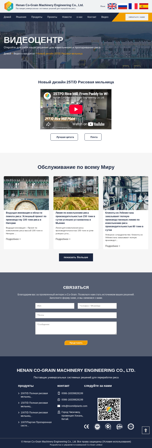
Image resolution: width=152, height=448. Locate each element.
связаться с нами (137, 17)
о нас (80, 17)
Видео (104, 17)
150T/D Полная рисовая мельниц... (34, 404)
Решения (21, 17)
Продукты (36, 17)
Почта (94, 137)
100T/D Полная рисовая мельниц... (34, 414)
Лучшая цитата (65, 137)
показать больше (76, 257)
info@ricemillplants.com (74, 406)
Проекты (52, 17)
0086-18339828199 (72, 393)
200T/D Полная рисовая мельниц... (34, 395)
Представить (76, 343)
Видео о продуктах (24, 53)
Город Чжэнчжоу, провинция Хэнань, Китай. (72, 415)
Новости (67, 17)
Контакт (91, 17)
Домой (7, 17)
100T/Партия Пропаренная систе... (36, 424)
